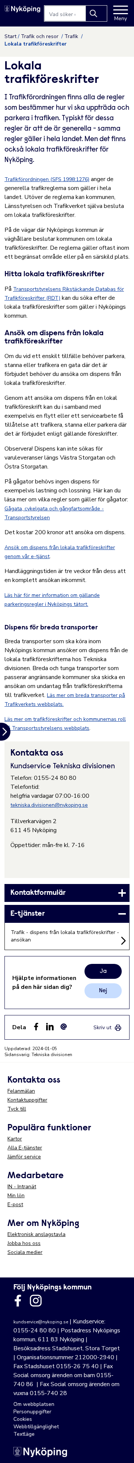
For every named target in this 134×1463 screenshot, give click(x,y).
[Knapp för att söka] (96, 13)
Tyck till (16, 1108)
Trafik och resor (40, 36)
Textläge (24, 1434)
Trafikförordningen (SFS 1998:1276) (46, 179)
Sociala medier (24, 1252)
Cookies (22, 1419)
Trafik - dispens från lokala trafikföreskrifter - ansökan (65, 936)
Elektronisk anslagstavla (36, 1234)
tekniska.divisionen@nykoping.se (49, 805)
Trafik (72, 36)
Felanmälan (21, 1091)
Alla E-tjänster (24, 1147)
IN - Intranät (21, 1186)
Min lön (16, 1195)
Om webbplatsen (33, 1404)
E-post (15, 1204)
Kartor (14, 1138)
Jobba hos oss (24, 1243)
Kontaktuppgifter (27, 1100)
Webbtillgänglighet (36, 1426)
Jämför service (24, 1156)
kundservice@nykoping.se (40, 1322)
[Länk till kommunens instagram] (35, 1300)
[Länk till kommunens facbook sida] (17, 1300)
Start (10, 36)
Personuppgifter (32, 1411)
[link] (67, 893)
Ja (103, 971)
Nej (103, 991)
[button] (120, 1449)
